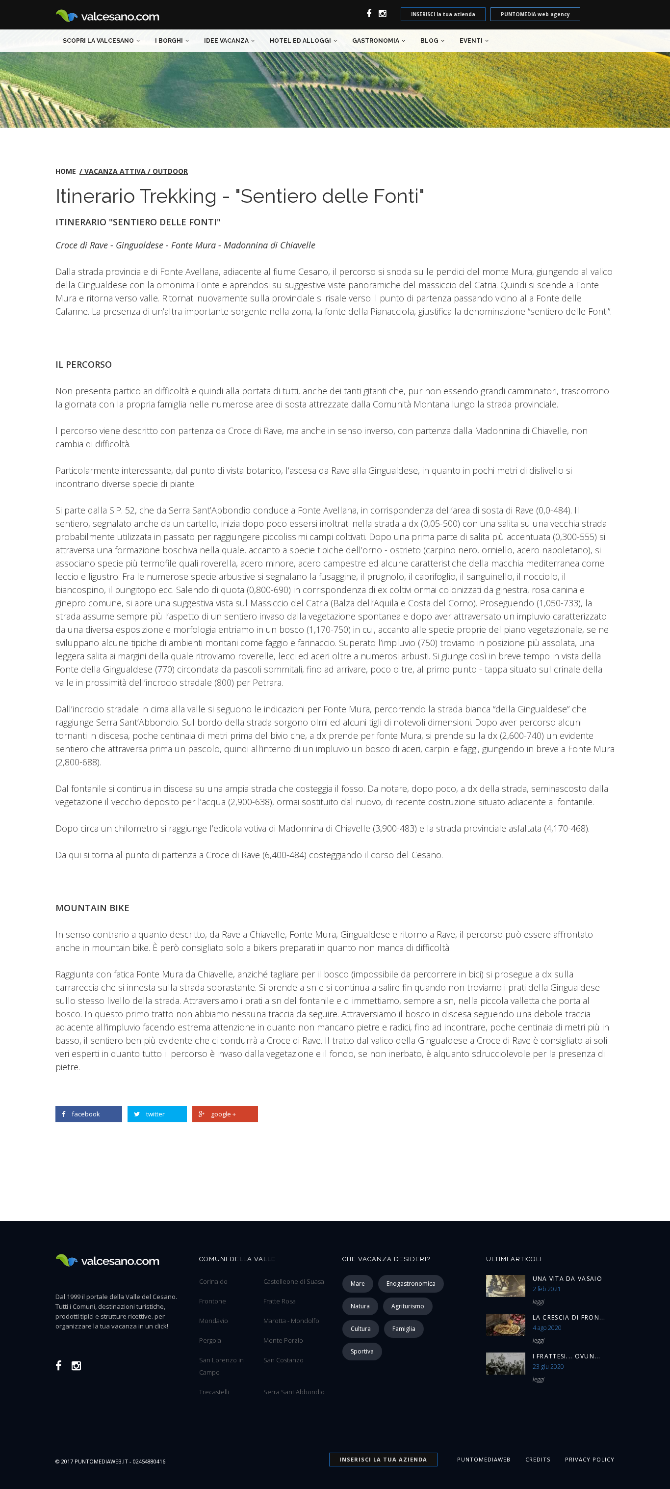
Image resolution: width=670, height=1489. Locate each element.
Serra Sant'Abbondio (294, 1391)
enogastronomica (411, 1283)
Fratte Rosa (279, 1301)
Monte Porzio (283, 1340)
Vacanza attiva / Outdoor (136, 171)
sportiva (362, 1351)
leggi (538, 1302)
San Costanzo (283, 1359)
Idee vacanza (226, 40)
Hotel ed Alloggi (300, 40)
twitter (155, 1114)
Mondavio (213, 1320)
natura (360, 1306)
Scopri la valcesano (98, 40)
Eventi (471, 40)
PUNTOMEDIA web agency (535, 14)
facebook (86, 1114)
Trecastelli (214, 1391)
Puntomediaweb (484, 1459)
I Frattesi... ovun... (567, 1356)
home (65, 171)
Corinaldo (213, 1281)
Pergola (210, 1340)
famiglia (403, 1329)
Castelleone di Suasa (293, 1281)
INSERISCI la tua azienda (443, 14)
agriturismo (407, 1306)
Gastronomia (375, 40)
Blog (429, 40)
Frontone (212, 1301)
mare (358, 1283)
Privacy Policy (590, 1459)
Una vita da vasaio (567, 1278)
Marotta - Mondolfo (291, 1320)
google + (223, 1114)
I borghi (169, 40)
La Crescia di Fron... (569, 1317)
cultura (361, 1329)
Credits (537, 1459)
